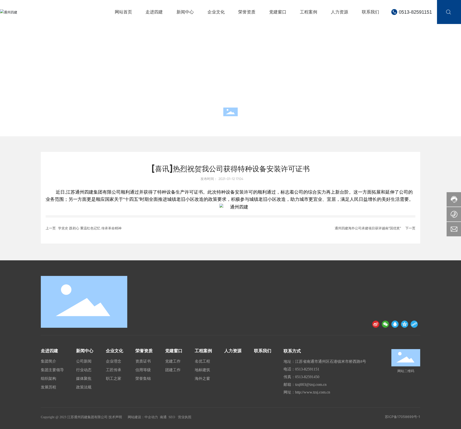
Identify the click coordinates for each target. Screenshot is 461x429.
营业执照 (184, 417)
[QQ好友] (395, 324)
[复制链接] (414, 324)
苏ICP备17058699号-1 (402, 417)
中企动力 (151, 417)
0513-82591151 (415, 12)
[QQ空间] (404, 324)
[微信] (385, 324)
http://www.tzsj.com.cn (312, 392)
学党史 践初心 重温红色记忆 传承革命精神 (89, 228)
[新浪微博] (375, 324)
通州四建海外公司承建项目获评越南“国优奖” (368, 228)
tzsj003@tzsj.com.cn (311, 384)
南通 (163, 417)
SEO (172, 417)
